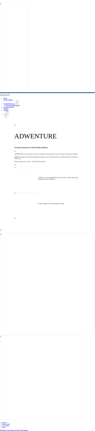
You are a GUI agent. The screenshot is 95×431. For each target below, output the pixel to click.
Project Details (8, 100)
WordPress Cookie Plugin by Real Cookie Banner (14, 430)
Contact (6, 110)
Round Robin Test (9, 104)
